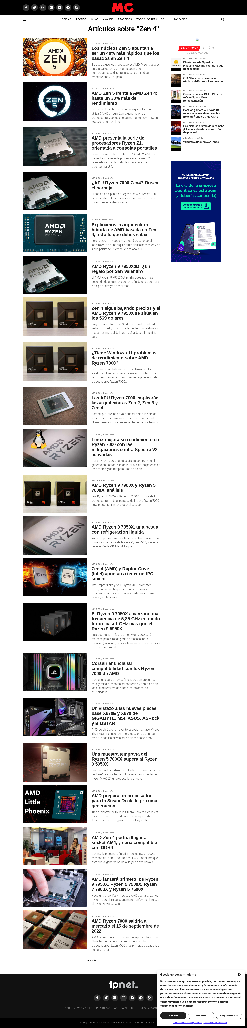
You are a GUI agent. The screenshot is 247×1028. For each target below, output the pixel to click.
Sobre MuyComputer (78, 1008)
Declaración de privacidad (215, 1023)
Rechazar (201, 1016)
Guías (94, 19)
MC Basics (180, 19)
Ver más (92, 960)
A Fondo (81, 19)
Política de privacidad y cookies (187, 1023)
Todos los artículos (150, 19)
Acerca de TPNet (125, 1008)
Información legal (152, 1008)
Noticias (65, 19)
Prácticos (125, 19)
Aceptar (173, 1016)
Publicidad (103, 1008)
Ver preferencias (229, 1016)
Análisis (108, 19)
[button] (240, 974)
